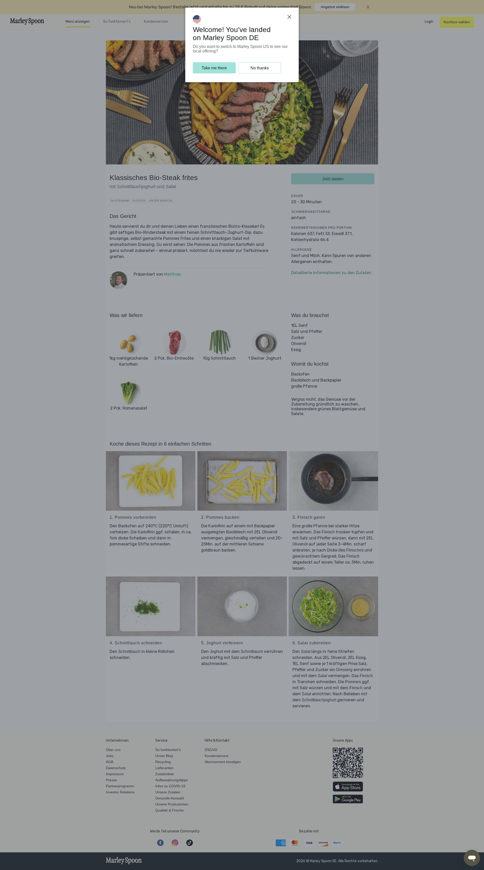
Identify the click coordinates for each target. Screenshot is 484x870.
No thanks (260, 68)
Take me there (214, 68)
